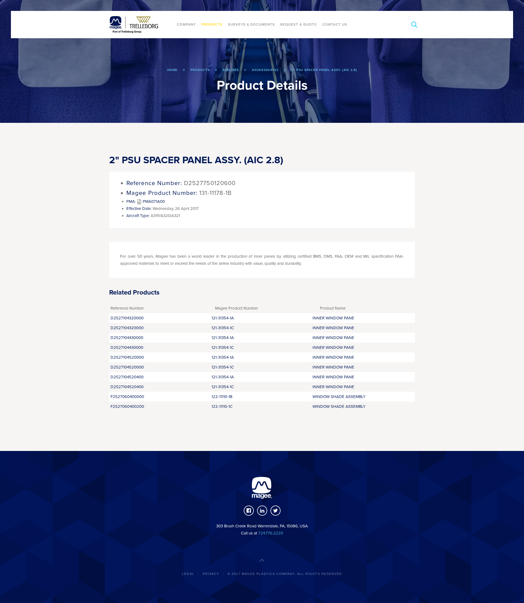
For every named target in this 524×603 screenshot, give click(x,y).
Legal (188, 573)
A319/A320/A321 (265, 70)
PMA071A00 (153, 201)
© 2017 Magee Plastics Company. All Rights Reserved (285, 573)
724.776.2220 (270, 533)
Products (211, 24)
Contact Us (334, 24)
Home (172, 70)
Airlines (231, 70)
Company (186, 24)
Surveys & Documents (251, 24)
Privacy (211, 573)
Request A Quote (298, 24)
